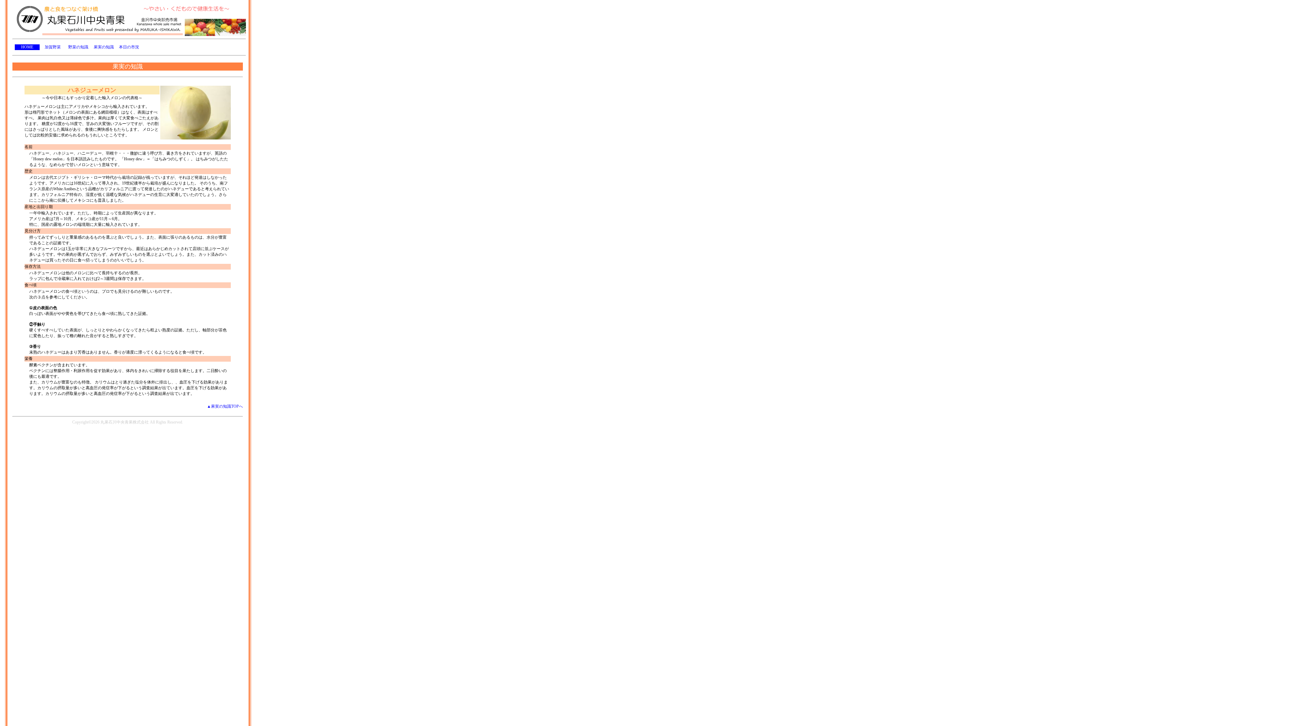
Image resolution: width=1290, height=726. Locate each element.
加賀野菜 (53, 47)
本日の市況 (129, 47)
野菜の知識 (78, 47)
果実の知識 (104, 47)
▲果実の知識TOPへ (225, 406)
